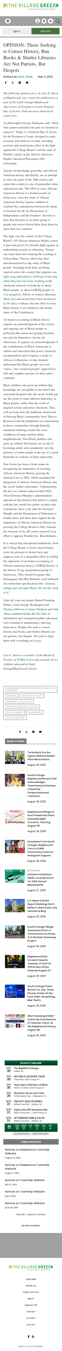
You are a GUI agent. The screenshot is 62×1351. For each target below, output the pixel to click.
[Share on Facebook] (5, 82)
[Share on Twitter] (12, 82)
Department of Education (18, 701)
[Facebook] (43, 22)
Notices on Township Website (25, 1180)
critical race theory (31, 696)
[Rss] (50, 22)
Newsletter (31, 1305)
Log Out (31, 1324)
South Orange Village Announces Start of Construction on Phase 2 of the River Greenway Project (41, 933)
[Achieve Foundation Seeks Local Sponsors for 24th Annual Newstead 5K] (15, 876)
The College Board (14, 718)
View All (20, 1214)
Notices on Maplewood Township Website (27, 1151)
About (31, 1299)
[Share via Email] (27, 82)
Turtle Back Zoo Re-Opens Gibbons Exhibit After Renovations (41, 756)
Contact (31, 1312)
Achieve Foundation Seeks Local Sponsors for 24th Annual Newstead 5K (40, 880)
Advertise (31, 1286)
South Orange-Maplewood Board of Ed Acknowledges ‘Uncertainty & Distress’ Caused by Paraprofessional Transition (41, 785)
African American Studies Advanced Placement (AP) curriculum (30, 689)
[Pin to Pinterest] (20, 82)
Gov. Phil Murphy (14, 712)
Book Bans (10, 696)
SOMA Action (25, 659)
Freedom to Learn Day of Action (21, 707)
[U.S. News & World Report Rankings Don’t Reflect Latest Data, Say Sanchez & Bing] (15, 905)
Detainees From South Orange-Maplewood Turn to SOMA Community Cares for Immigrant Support (41, 848)
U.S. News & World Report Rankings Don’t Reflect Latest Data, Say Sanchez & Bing (42, 906)
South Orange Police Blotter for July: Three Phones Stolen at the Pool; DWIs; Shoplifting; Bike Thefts (41, 993)
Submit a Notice (36, 1214)
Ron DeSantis (34, 712)
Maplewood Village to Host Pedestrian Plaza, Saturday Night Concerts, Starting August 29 (41, 818)
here (14, 115)
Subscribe (31, 1279)
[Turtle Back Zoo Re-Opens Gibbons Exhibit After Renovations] (15, 757)
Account (31, 1318)
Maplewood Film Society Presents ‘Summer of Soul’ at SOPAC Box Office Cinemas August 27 (39, 963)
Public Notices (31, 1292)
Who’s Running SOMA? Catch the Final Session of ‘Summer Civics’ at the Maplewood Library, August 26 (41, 1023)
